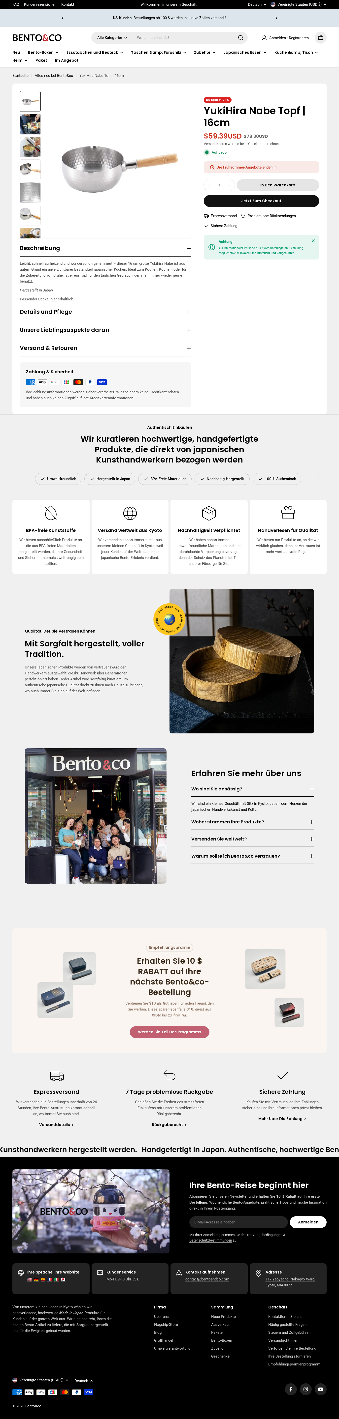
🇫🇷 (49, 1279)
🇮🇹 (56, 1279)
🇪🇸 (43, 1279)
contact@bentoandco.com (207, 1279)
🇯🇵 (63, 1279)
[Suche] (241, 38)
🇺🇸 (29, 1279)
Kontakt (67, 4)
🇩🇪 (36, 1279)
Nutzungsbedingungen (264, 1235)
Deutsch (255, 4)
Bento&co (33, 1406)
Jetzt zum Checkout (261, 200)
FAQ (15, 4)
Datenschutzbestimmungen (210, 1240)
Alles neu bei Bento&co (54, 75)
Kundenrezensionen (40, 4)
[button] (63, 18)
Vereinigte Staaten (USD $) (299, 4)
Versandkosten (215, 144)
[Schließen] (313, 240)
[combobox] (169, 38)
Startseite (20, 75)
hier (54, 299)
